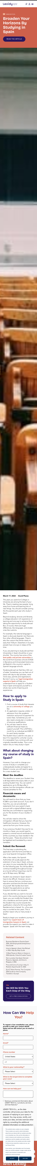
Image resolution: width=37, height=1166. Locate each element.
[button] (27, 4)
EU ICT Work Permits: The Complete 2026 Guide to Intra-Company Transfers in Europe (18, 972)
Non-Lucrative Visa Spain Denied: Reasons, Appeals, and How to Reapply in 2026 (17, 960)
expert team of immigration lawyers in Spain (14, 920)
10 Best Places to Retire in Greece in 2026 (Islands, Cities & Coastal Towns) (18, 954)
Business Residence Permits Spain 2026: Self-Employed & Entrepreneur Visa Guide (18, 943)
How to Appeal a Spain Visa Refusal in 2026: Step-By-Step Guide (18, 949)
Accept (12, 1158)
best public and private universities (17, 657)
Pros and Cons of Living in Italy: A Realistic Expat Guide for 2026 (17, 966)
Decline (25, 1158)
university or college (21, 706)
